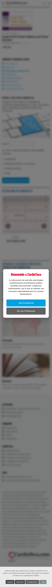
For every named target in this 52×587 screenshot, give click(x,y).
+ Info (43, 582)
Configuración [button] (32, 582)
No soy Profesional (26, 311)
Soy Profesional (26, 303)
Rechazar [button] (19, 582)
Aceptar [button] (10, 582)
